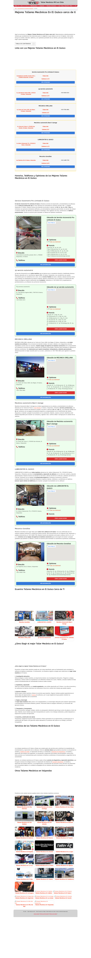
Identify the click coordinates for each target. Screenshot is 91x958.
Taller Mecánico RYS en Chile (52, 2)
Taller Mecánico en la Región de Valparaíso (25, 8)
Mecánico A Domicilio (51, 5)
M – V (27, 5)
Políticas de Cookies (53, 913)
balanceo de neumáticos (58, 751)
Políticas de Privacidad (44, 913)
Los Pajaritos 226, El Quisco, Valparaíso (26, 160)
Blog (62, 5)
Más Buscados (34, 5)
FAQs (71, 5)
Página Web (45, 75)
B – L (22, 5)
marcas (34, 695)
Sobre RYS (66, 5)
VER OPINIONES (45, 82)
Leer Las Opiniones (55, 241)
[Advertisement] (45, 23)
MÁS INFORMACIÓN (45, 264)
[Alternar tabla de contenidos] (32, 44)
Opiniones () (45, 78)
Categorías (41, 5)
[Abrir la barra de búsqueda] (76, 6)
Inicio (16, 5)
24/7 (59, 5)
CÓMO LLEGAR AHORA (61, 260)
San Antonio (37, 407)
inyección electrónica (57, 762)
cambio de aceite (24, 751)
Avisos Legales (36, 913)
